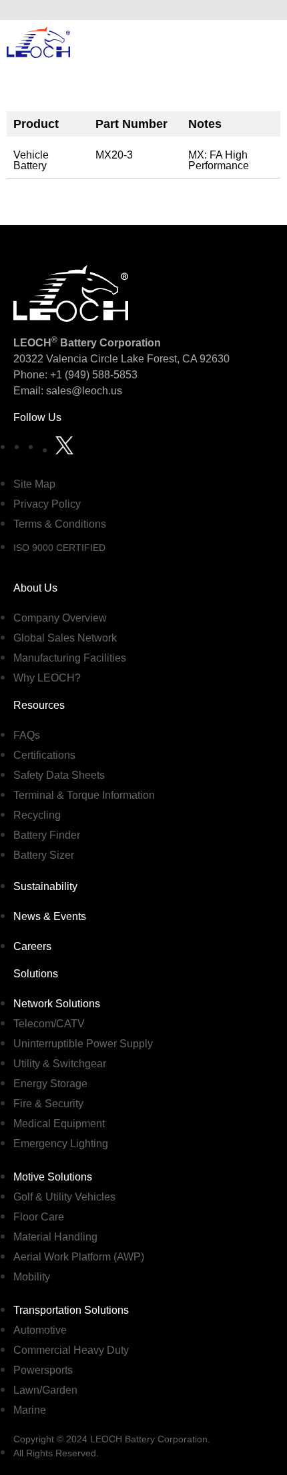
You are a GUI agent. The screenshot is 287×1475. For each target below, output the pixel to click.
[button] (266, 10)
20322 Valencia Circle (65, 358)
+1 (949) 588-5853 (93, 374)
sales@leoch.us (82, 390)
